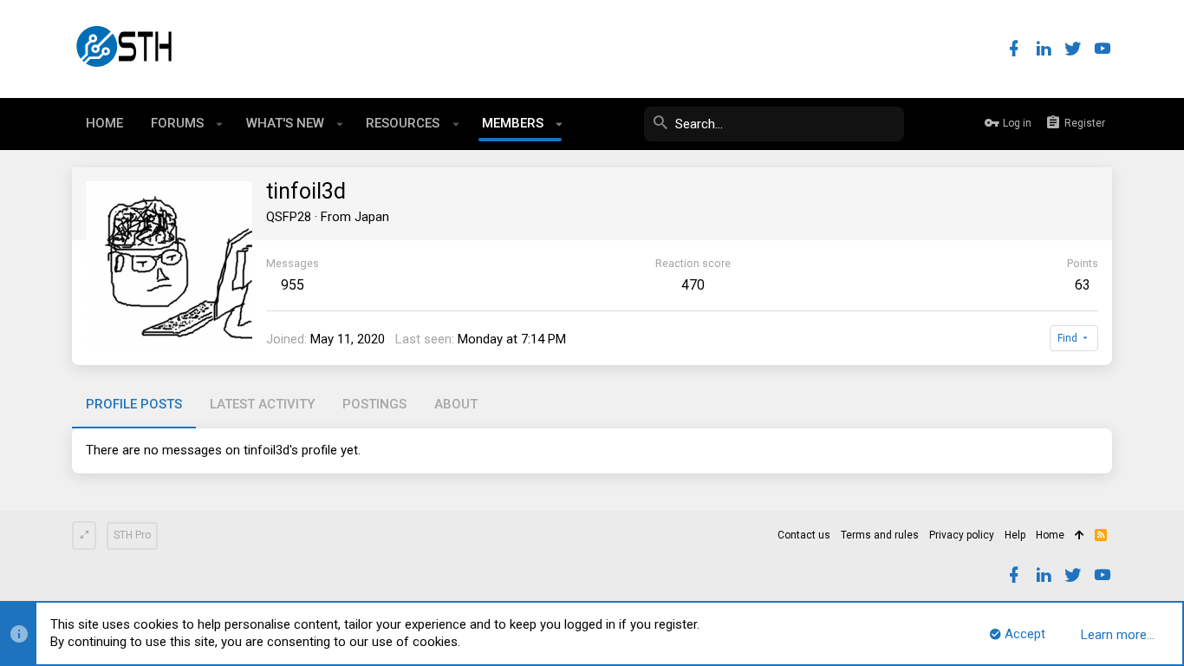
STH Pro (132, 535)
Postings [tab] (374, 404)
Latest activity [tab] (262, 404)
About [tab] (456, 404)
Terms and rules (880, 535)
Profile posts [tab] (134, 404)
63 (1082, 285)
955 (292, 285)
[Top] (1080, 536)
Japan (372, 217)
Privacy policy (961, 535)
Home (1050, 535)
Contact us (803, 535)
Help (1015, 535)
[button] (219, 124)
